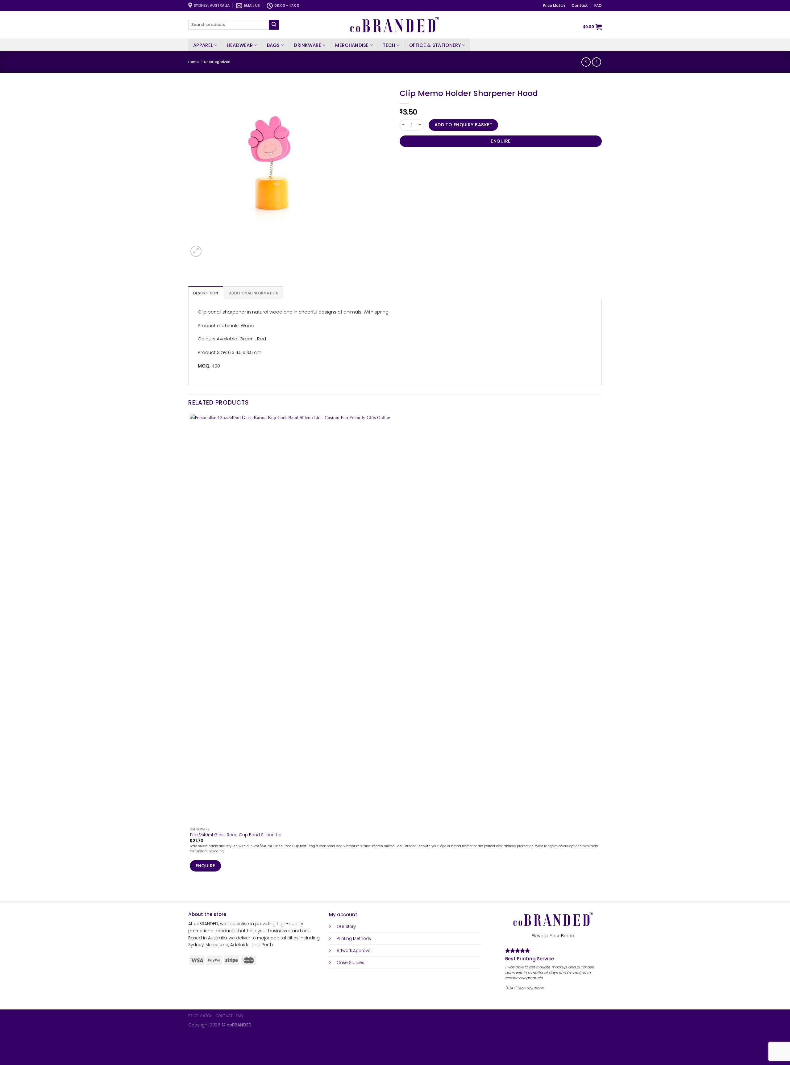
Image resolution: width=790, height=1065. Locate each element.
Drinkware (307, 45)
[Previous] (191, 891)
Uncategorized (217, 62)
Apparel (203, 45)
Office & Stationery (435, 45)
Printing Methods (354, 939)
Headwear (240, 45)
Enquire (500, 141)
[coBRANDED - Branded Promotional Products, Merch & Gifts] (395, 24)
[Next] (209, 248)
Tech (389, 45)
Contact (580, 5)
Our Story (346, 927)
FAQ (598, 5)
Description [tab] (205, 293)
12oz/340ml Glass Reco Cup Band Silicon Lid (235, 835)
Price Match (554, 5)
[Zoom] (196, 251)
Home (193, 62)
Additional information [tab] (253, 293)
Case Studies (350, 963)
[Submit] (274, 25)
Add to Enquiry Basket (463, 125)
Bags (273, 45)
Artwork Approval (354, 951)
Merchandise (351, 45)
